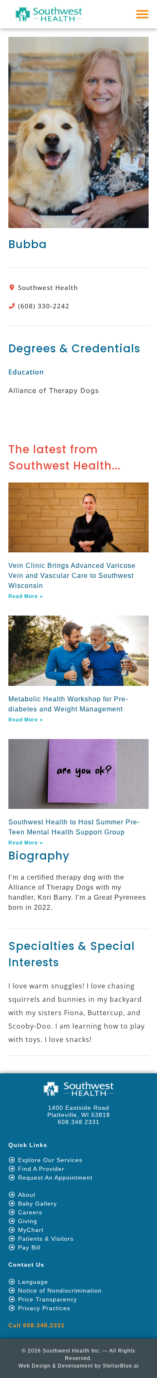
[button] (142, 14)
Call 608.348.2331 (36, 1325)
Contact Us (26, 1264)
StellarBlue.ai (121, 1366)
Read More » (25, 596)
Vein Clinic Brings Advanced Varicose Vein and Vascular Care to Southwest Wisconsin (72, 575)
